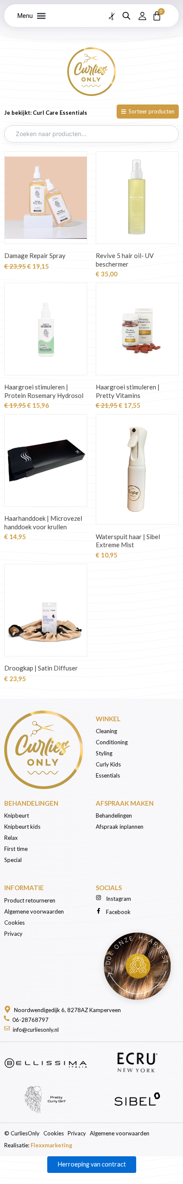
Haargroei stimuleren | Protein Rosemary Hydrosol (43, 391)
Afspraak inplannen (119, 826)
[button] (41, 16)
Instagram (118, 898)
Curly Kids (109, 764)
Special (13, 859)
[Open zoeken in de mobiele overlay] (126, 15)
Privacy (13, 933)
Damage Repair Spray (35, 255)
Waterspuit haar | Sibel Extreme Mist (128, 541)
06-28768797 (30, 1019)
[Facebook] (98, 911)
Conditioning (112, 742)
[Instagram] (98, 897)
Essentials (108, 775)
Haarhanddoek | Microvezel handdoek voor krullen (43, 522)
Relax (11, 837)
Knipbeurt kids (22, 826)
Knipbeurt (16, 815)
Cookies (14, 922)
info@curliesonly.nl (36, 1029)
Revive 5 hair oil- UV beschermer (125, 260)
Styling (104, 753)
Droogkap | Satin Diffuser (41, 668)
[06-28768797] (6, 1018)
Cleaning (106, 731)
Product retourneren (29, 900)
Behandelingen (114, 815)
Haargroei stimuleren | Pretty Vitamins (128, 391)
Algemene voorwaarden (34, 911)
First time (16, 848)
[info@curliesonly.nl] (7, 1028)
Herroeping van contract (91, 1164)
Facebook (118, 911)
